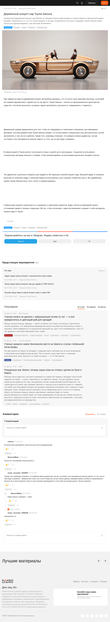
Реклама (103, 581)
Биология (8, 335)
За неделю (91, 307)
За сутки (81, 307)
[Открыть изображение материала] (55, 60)
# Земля (47, 360)
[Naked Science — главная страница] (13, 3)
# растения (55, 335)
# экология (64, 335)
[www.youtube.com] (92, 616)
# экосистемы (75, 335)
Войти (104, 3)
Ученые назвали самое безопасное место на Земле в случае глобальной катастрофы (44, 345)
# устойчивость (57, 360)
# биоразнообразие (21, 335)
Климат (7, 360)
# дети (15, 404)
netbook (11, 441)
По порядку (101, 414)
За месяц (102, 307)
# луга (46, 335)
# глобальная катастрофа (32, 360)
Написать (92, 3)
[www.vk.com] (87, 616)
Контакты (85, 581)
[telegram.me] (101, 616)
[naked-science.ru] (106, 616)
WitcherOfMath (13, 457)
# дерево (31, 27)
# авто (24, 27)
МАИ (8, 404)
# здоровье (23, 404)
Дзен (55, 241)
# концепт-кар (42, 27)
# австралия (17, 360)
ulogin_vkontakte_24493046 (18, 513)
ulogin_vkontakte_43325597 (18, 473)
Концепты (8, 27)
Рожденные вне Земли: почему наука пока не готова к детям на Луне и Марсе (43, 371)
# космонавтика (34, 404)
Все (37, 263)
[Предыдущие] (98, 560)
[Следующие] (105, 560)
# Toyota (17, 27)
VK (89, 241)
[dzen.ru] (96, 616)
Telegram (21, 241)
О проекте (94, 581)
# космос (46, 404)
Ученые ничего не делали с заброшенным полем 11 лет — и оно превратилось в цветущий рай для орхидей (39, 318)
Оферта (76, 581)
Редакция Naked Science (27, 8)
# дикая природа (36, 335)
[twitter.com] (82, 616)
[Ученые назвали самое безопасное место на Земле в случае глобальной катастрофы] (96, 352)
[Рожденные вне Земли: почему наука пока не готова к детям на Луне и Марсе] (96, 378)
